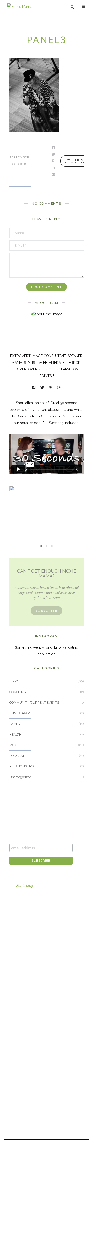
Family (14, 1006)
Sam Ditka (17, 1080)
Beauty (14, 992)
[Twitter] (42, 388)
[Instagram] (59, 388)
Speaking (16, 959)
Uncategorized (20, 777)
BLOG (13, 681)
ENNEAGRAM (19, 713)
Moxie (14, 1033)
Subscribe (47, 610)
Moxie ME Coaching (25, 945)
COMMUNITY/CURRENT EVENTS (34, 702)
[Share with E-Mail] (54, 174)
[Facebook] (34, 388)
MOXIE (46, 506)
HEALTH (15, 734)
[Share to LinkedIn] (53, 168)
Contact (15, 1094)
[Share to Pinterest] (53, 161)
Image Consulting (23, 918)
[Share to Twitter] (54, 154)
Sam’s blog (24, 886)
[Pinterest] (51, 388)
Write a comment (75, 161)
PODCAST (16, 756)
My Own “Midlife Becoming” (46, 514)
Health (14, 1019)
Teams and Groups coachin (31, 932)
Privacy (15, 1121)
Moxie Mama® (21, 1067)
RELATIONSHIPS (21, 766)
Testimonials (19, 1107)
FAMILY (15, 724)
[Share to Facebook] (53, 148)
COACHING (17, 692)
